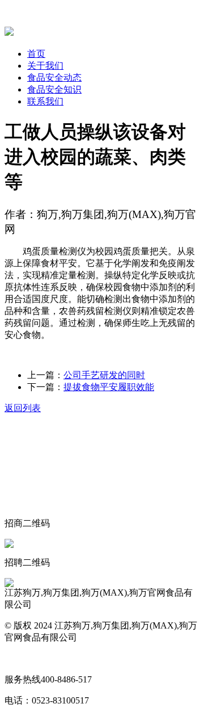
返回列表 (23, 408)
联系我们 (45, 101)
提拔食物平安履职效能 (108, 387)
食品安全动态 (54, 77)
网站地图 (23, 658)
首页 (36, 53)
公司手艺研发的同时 (104, 375)
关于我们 (45, 65)
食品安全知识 (54, 89)
